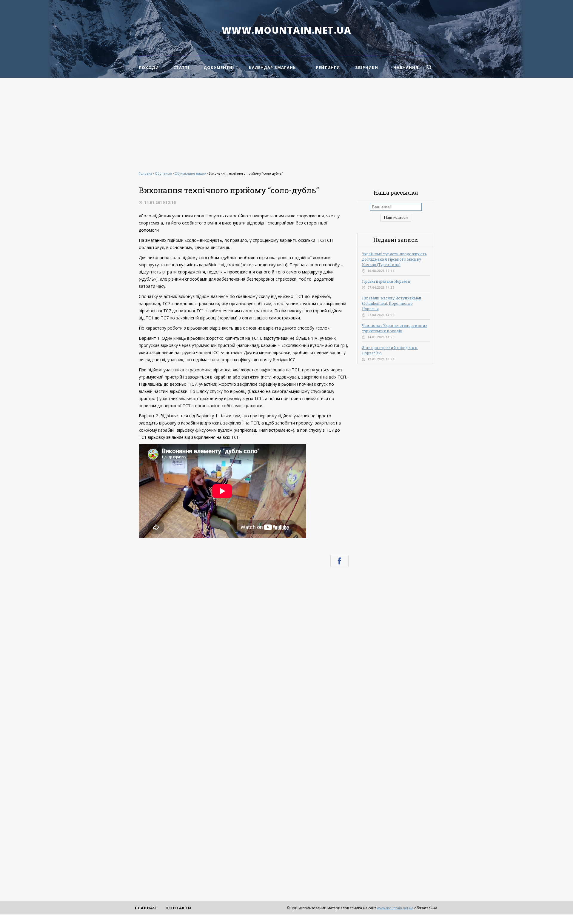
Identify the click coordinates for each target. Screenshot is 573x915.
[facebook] (339, 561)
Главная (145, 908)
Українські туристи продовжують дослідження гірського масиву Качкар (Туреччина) (394, 259)
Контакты (179, 908)
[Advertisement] (286, 123)
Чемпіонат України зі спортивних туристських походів (394, 328)
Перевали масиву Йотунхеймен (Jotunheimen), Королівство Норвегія (391, 303)
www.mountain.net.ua (287, 30)
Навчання (405, 67)
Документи (218, 67)
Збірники (366, 67)
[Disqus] (244, 651)
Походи (149, 67)
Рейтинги (328, 67)
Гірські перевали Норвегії (386, 281)
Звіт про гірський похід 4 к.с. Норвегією (390, 350)
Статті (181, 67)
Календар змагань (272, 67)
